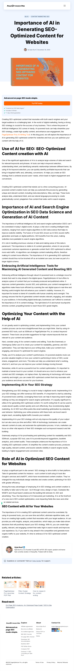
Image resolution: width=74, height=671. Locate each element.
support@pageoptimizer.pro (59, 626)
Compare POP (25, 649)
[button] (64, 6)
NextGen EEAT (25, 644)
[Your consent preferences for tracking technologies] (2, 503)
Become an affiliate (27, 629)
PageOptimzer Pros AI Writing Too (15, 135)
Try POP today (37, 103)
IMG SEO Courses (26, 634)
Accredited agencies (27, 631)
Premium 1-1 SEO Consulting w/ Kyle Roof (26, 653)
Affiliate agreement (27, 626)
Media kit (39, 629)
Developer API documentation (25, 640)
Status (38, 636)
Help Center (36, 561)
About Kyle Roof (41, 626)
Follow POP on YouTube (40, 632)
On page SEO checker (27, 637)
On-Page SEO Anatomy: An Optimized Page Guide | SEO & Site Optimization (29, 606)
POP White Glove (26, 646)
